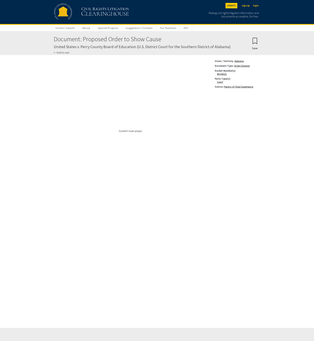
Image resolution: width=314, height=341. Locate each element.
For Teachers (168, 28)
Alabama (239, 61)
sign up (246, 5)
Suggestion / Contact (139, 28)
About (86, 28)
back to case (62, 52)
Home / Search (65, 28)
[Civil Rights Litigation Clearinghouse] (81, 12)
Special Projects (108, 28)
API (186, 28)
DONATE (231, 5)
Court (220, 82)
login (256, 5)
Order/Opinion (242, 65)
